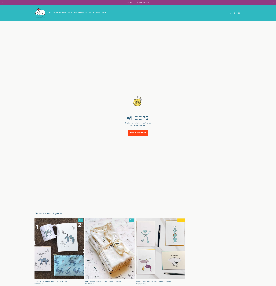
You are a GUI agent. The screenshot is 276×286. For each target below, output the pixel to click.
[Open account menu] (234, 12)
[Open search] (229, 12)
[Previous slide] (2, 2)
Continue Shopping (138, 132)
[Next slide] (273, 2)
